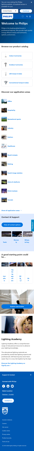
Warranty (16, 241)
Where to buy (27, 241)
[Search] (27, 16)
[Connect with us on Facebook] (3, 386)
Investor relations (7, 420)
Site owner (5, 427)
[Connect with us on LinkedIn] (8, 386)
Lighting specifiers (12, 275)
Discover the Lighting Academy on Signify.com (13, 364)
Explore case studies (17, 306)
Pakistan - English (8, 394)
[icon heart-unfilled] (23, 16)
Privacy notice (6, 434)
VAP (28, 279)
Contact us (8, 400)
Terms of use (5, 442)
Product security (6, 438)
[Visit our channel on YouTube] (12, 386)
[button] (32, 225)
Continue (26, 11)
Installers (4, 278)
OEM (20, 277)
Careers (4, 423)
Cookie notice (6, 431)
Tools (5, 242)
